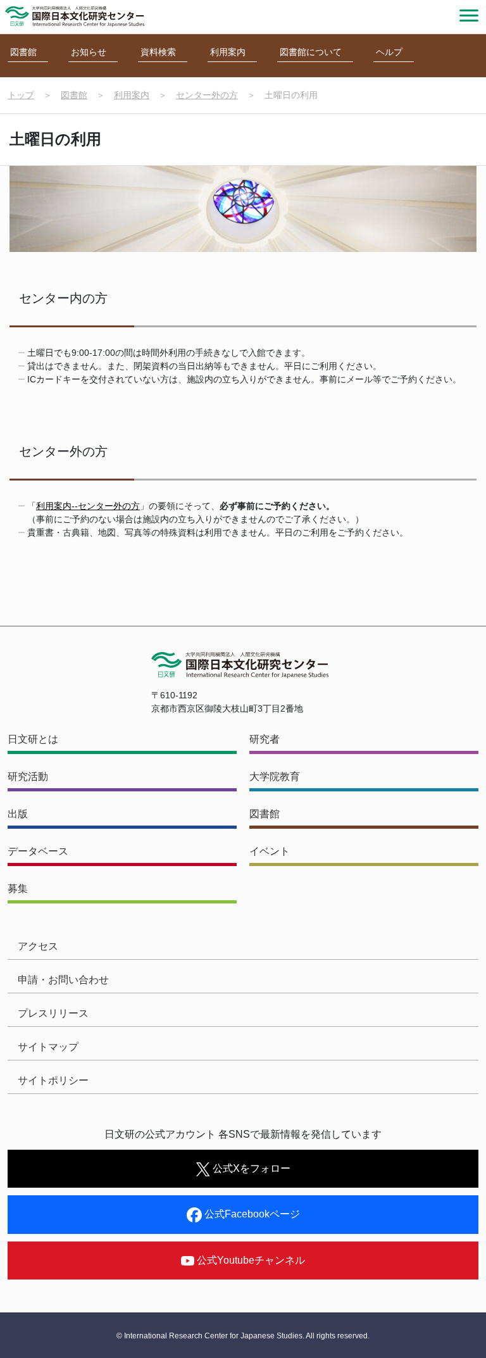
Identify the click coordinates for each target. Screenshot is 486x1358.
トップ (21, 95)
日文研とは (33, 739)
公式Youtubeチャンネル (249, 1260)
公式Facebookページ (251, 1214)
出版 (18, 813)
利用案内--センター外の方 (88, 506)
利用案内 (228, 52)
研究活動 (28, 776)
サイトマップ (48, 1046)
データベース (38, 851)
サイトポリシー (53, 1080)
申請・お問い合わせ (63, 979)
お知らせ (88, 52)
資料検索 (158, 52)
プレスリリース (53, 1013)
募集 (18, 888)
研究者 (264, 739)
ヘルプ (389, 52)
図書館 (23, 52)
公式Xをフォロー (250, 1168)
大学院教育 (274, 776)
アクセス (38, 946)
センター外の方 (207, 95)
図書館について (311, 52)
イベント (269, 851)
